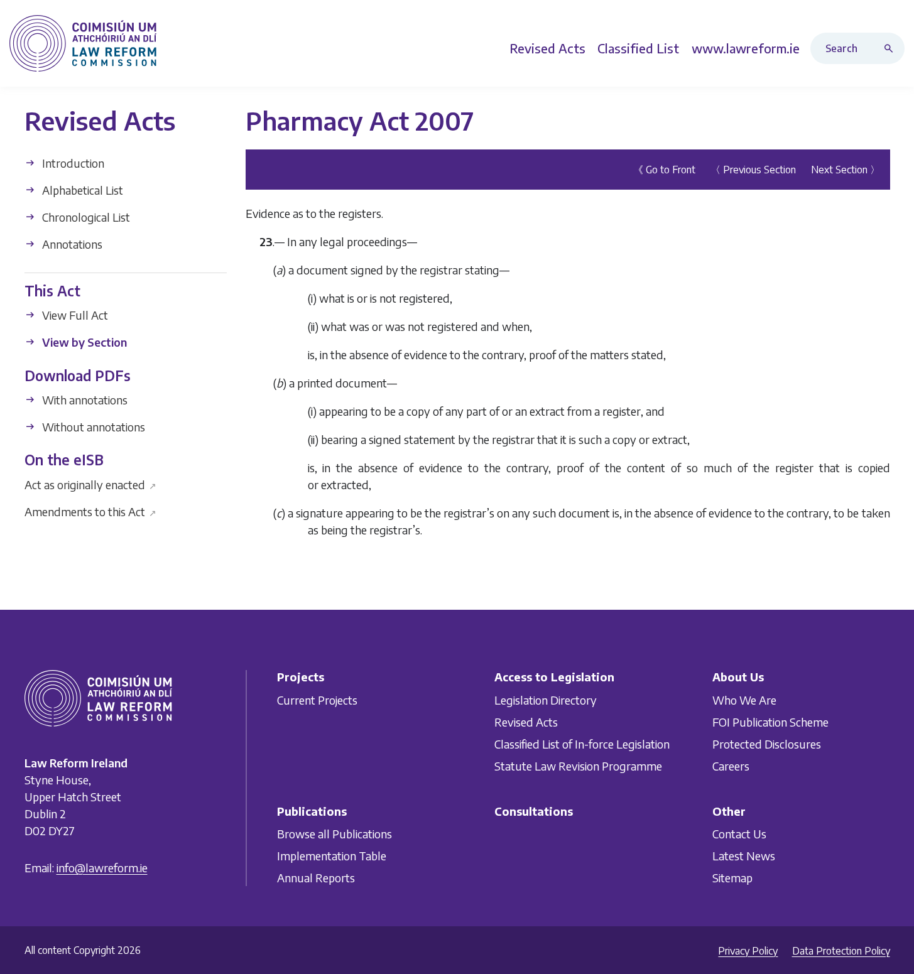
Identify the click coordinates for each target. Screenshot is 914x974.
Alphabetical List (81, 190)
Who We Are (744, 699)
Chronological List (85, 217)
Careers (730, 765)
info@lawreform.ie (102, 867)
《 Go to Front (664, 169)
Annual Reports (316, 877)
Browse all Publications (334, 833)
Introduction (72, 163)
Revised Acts (526, 721)
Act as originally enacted (90, 484)
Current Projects (317, 699)
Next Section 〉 (845, 169)
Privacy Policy (748, 950)
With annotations (84, 399)
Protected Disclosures (766, 743)
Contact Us (739, 833)
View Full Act (74, 315)
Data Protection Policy (841, 950)
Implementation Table (331, 855)
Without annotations (92, 426)
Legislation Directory (545, 699)
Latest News (743, 855)
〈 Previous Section (753, 169)
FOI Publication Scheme (770, 721)
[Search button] (891, 48)
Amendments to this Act (90, 511)
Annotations (71, 244)
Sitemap (732, 877)
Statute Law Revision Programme (578, 765)
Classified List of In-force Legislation (582, 743)
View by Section (83, 342)
